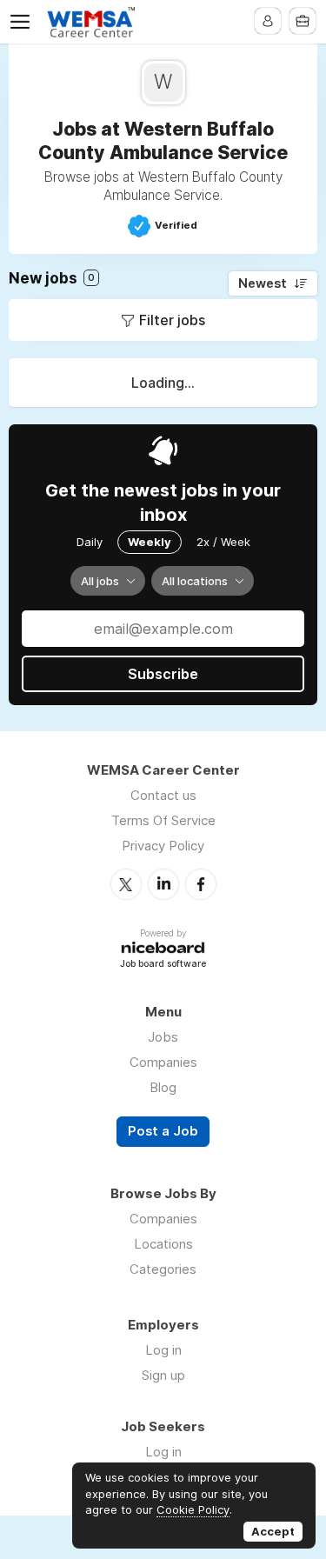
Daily (90, 542)
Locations (163, 1244)
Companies (163, 1062)
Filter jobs (172, 320)
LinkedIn (163, 884)
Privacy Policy (163, 845)
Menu (23, 22)
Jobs (163, 1037)
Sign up (163, 1375)
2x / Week (223, 542)
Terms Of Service (163, 820)
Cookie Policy (193, 1509)
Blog (163, 1087)
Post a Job (163, 1131)
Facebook (201, 884)
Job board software (163, 964)
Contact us (163, 795)
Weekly (149, 542)
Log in (163, 1350)
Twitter (126, 884)
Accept (273, 1531)
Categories (163, 1269)
